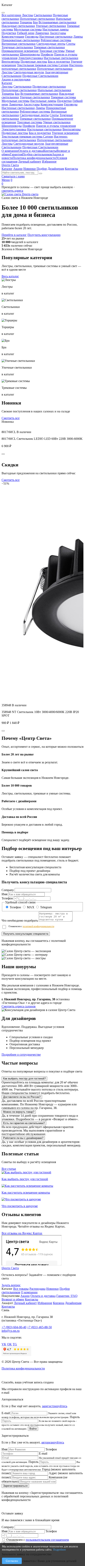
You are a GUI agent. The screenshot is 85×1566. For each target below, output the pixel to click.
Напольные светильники (54, 90)
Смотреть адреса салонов (19, 1006)
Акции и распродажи (16, 79)
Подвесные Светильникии (40, 147)
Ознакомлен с (31, 926)
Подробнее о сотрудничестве (21, 1054)
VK (4, 1344)
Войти (33, 1428)
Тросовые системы (29, 122)
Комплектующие (52, 104)
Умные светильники (57, 122)
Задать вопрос (11, 1285)
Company (8, 890)
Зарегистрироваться (15, 1485)
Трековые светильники (35, 118)
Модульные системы (15, 101)
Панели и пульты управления (56, 125)
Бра (17, 93)
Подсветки (64, 101)
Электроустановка (14, 129)
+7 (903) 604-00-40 (14, 1327)
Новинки (29, 168)
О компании (10, 150)
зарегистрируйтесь (54, 1406)
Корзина (58, 1303)
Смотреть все (11, 418)
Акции (18, 168)
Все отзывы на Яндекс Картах (22, 1233)
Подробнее (59, 1549)
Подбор (42, 168)
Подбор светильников (37, 154)
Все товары (21, 1288)
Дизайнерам (56, 168)
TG (15, 1344)
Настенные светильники (18, 108)
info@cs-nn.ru (11, 1330)
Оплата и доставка (30, 150)
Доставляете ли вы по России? (22, 1096)
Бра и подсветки (40, 133)
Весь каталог (10, 276)
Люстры (7, 86)
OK (9, 1344)
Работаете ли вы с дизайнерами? (23, 1138)
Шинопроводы (12, 125)
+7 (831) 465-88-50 (39, 1327)
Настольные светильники (44, 129)
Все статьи (9, 1168)
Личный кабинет (29, 161)
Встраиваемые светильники (39, 93)
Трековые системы (63, 97)
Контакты (50, 150)
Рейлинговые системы (35, 111)
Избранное (49, 161)
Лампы (40, 108)
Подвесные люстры (15, 133)
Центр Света (10, 165)
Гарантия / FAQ (66, 1296)
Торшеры (8, 93)
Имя (4, 894)
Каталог (7, 83)
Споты (54, 115)
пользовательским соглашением (47, 1539)
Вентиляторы (71, 129)
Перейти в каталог (14, 235)
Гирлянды (70, 104)
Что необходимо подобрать (20, 920)
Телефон (7, 898)
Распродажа (37, 1288)
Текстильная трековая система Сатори (27, 136)
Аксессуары (32, 104)
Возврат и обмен (13, 1299)
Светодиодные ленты (34, 115)
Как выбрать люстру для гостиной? (24, 1078)
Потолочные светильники (19, 90)
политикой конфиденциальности (38, 926)
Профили (29, 125)
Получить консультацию (43, 235)
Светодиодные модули (28, 143)
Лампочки (16, 104)
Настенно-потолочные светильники (35, 138)
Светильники (22, 86)
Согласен (12, 1560)
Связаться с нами (13, 176)
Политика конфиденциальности (34, 158)
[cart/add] (3, 454)
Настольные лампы (43, 101)
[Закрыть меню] (3, 12)
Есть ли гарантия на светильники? (24, 1123)
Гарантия (16, 154)
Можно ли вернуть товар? (18, 1111)
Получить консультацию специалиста (25, 933)
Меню (6, 180)
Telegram (45, 907)
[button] (42, 954)
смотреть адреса (12, 190)
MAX (30, 907)
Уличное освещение (65, 133)
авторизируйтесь (52, 1442)
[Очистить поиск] (40, 173)
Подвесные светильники (49, 86)
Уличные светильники (35, 97)
